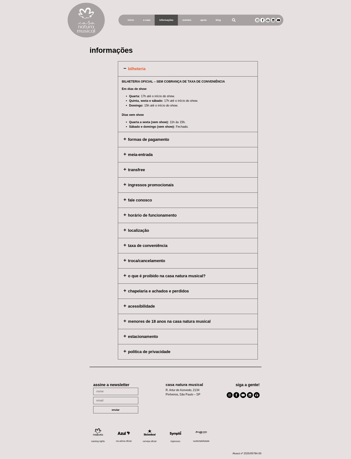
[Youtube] (278, 20)
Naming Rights (98, 441)
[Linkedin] (273, 20)
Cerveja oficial (149, 441)
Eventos (186, 20)
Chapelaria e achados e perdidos (158, 291)
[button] (234, 20)
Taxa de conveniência (147, 245)
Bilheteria (137, 68)
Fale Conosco (140, 200)
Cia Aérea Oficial (124, 441)
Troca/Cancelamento (146, 260)
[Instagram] (257, 20)
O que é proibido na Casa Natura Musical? (166, 276)
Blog (218, 20)
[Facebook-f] (262, 20)
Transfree (136, 169)
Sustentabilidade (201, 441)
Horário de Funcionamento (152, 215)
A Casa (146, 20)
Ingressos (175, 441)
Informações (166, 20)
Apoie (203, 20)
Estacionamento (143, 336)
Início (131, 20)
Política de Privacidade (149, 351)
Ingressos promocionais (151, 185)
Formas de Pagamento (148, 139)
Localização (138, 230)
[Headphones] (268, 20)
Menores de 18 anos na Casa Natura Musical (169, 321)
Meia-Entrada (140, 154)
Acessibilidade (141, 306)
